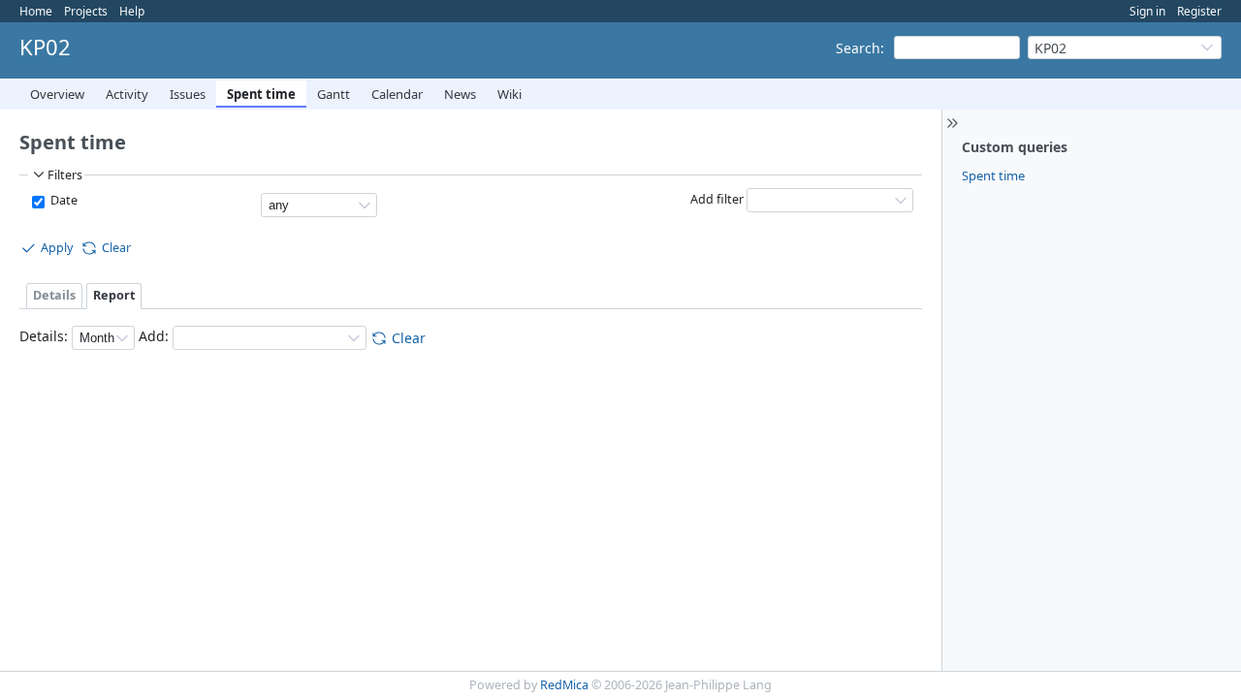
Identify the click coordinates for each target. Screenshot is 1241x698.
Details (54, 295)
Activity (127, 94)
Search (858, 48)
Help (131, 11)
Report (114, 295)
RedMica (564, 685)
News (460, 94)
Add (152, 337)
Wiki (509, 94)
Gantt (333, 94)
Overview (57, 94)
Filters (65, 175)
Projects (86, 11)
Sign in (1147, 11)
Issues (188, 94)
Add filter (717, 199)
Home (35, 11)
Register (1199, 11)
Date (63, 200)
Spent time (261, 94)
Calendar (397, 94)
